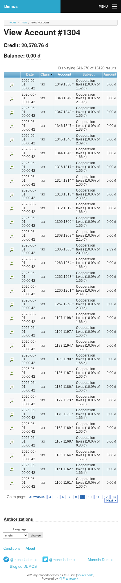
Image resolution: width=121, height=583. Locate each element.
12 (105, 497)
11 (97, 497)
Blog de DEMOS (23, 566)
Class (45, 74)
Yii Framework (69, 578)
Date (30, 74)
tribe (23, 22)
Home (13, 22)
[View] (12, 84)
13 (114, 497)
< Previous (36, 497)
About (30, 548)
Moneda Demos (100, 560)
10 (89, 497)
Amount (110, 74)
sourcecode (85, 575)
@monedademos (23, 560)
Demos (11, 6)
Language (19, 529)
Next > (111, 500)
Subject (88, 74)
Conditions (12, 548)
